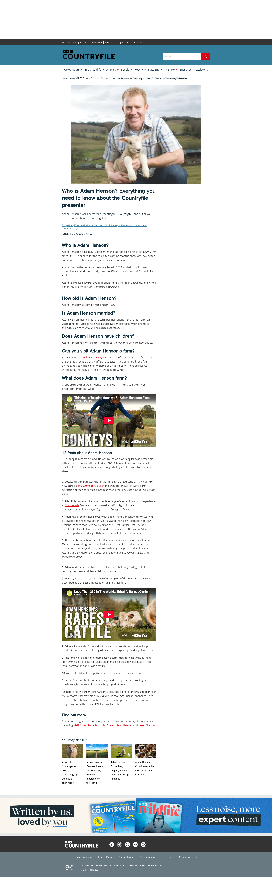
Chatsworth (72, 505)
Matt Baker (80, 725)
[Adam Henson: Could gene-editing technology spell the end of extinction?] (72, 751)
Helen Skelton (146, 725)
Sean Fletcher (124, 725)
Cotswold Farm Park (89, 357)
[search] (205, 56)
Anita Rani (94, 725)
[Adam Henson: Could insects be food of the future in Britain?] (145, 751)
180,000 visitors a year (91, 485)
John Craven (108, 725)
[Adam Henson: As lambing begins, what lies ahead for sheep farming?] (121, 751)
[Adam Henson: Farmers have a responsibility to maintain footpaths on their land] (97, 751)
